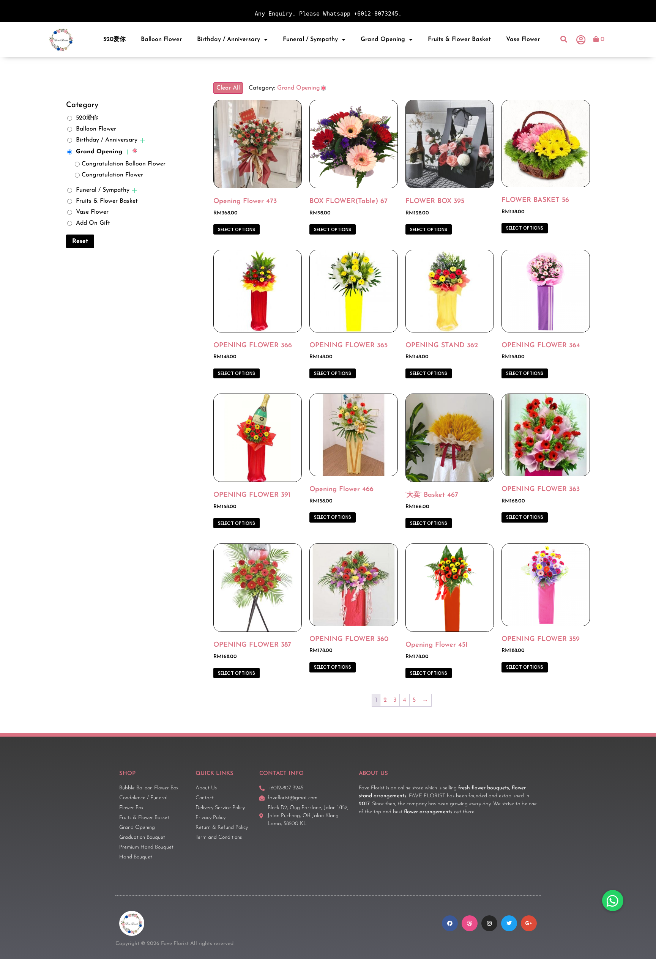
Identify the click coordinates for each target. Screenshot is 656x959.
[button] (564, 40)
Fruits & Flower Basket (459, 39)
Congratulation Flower (112, 175)
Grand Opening (383, 39)
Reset (80, 241)
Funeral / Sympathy (310, 39)
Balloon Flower (161, 39)
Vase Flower (523, 39)
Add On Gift (93, 223)
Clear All (228, 88)
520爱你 (114, 39)
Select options (236, 229)
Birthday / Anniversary (228, 39)
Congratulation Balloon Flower (124, 164)
